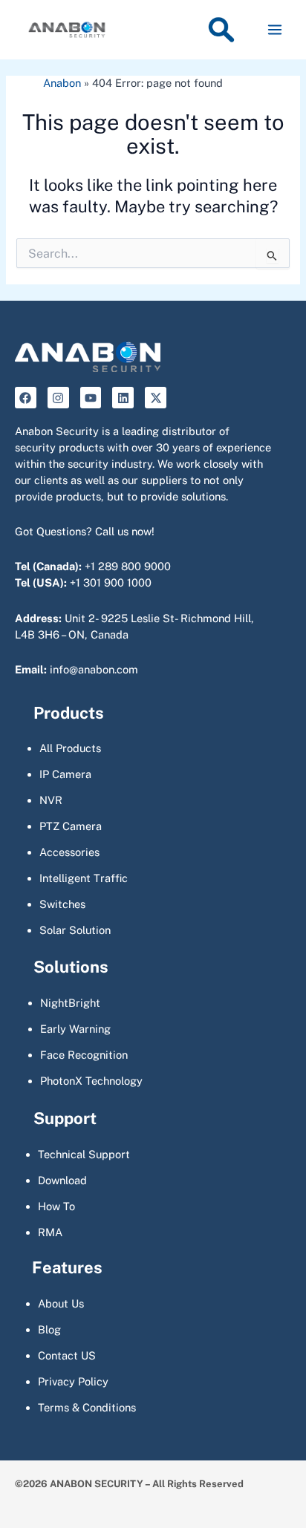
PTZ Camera (70, 826)
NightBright (70, 1002)
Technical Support (84, 1154)
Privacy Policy (73, 1381)
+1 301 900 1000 (111, 582)
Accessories (69, 852)
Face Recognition (84, 1054)
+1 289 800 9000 (128, 566)
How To (56, 1206)
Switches (62, 904)
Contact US (67, 1355)
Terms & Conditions (87, 1407)
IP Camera (65, 774)
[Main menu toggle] (274, 29)
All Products (70, 748)
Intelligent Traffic (83, 878)
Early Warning (75, 1028)
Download (62, 1180)
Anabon (62, 82)
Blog (49, 1329)
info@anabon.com (94, 669)
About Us (61, 1303)
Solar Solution (75, 930)
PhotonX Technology (91, 1080)
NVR (50, 800)
